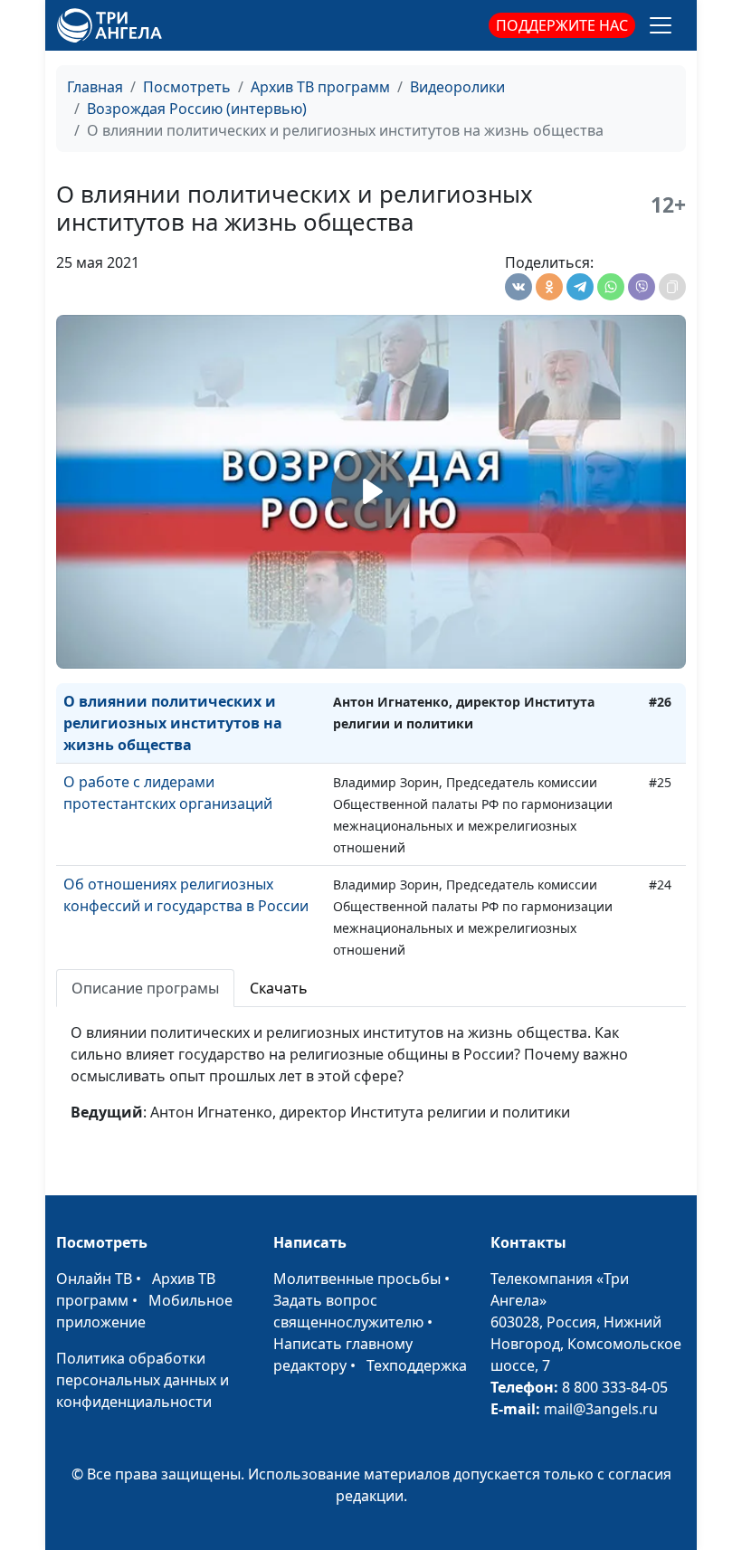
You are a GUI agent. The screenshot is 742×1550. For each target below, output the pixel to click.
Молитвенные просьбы (357, 1278)
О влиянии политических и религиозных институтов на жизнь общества (172, 723)
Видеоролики (457, 87)
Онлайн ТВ (94, 1278)
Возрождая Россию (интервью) (197, 109)
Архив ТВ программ (320, 87)
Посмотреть (187, 87)
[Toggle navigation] (660, 25)
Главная (95, 87)
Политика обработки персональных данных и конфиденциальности (142, 1380)
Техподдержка (416, 1365)
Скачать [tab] (279, 988)
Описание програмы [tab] (145, 988)
